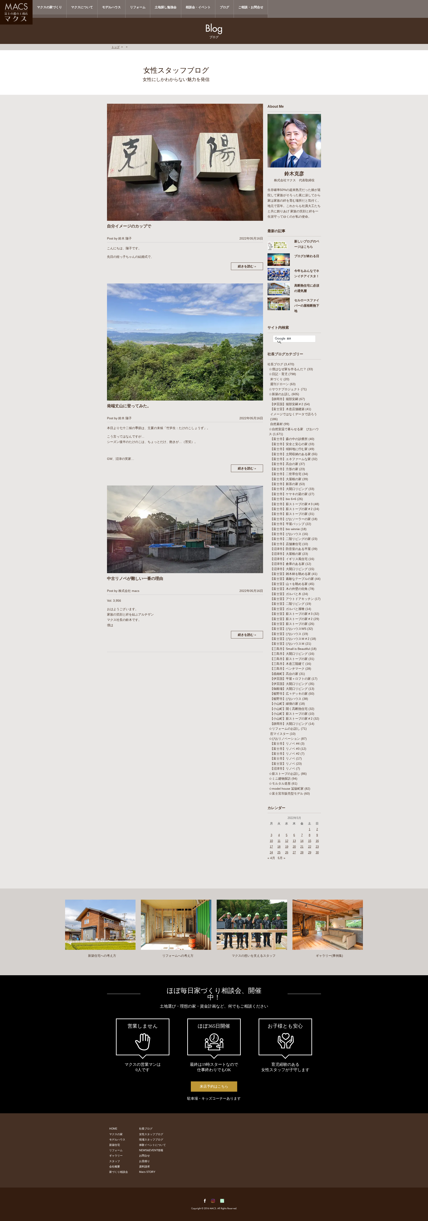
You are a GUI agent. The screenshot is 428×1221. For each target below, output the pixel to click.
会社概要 (114, 1166)
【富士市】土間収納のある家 (290, 454)
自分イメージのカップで (129, 226)
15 (309, 841)
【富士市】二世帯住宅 (285, 474)
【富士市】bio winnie (285, 529)
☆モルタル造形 (280, 783)
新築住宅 (114, 1145)
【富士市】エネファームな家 (290, 459)
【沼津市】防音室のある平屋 (290, 549)
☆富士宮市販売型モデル (286, 793)
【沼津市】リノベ (282, 768)
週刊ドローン (279, 384)
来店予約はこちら (214, 1086)
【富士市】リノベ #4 (285, 743)
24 (271, 852)
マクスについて (82, 7)
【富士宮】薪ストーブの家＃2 (291, 619)
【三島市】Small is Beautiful (290, 649)
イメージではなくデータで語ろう (293, 414)
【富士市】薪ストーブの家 (289, 514)
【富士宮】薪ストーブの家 (289, 624)
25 (278, 852)
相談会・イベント (198, 7)
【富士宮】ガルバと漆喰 (287, 609)
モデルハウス (111, 7)
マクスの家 (116, 1134)
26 (286, 852)
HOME (113, 1128)
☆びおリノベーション (284, 738)
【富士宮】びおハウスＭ (287, 643)
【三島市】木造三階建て (287, 663)
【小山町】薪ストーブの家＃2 (291, 718)
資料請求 (144, 1166)
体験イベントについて (152, 1145)
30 (317, 852)
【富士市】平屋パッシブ (287, 524)
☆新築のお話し (280, 394)
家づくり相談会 (118, 1171)
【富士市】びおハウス (285, 534)
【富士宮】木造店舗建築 (287, 409)
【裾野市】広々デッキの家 (289, 693)
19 (286, 846)
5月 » (281, 858)
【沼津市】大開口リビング (289, 569)
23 (317, 846)
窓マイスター (279, 733)
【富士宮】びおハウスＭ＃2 (289, 638)
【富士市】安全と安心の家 (289, 444)
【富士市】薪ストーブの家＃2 (291, 509)
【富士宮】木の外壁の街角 (289, 589)
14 (301, 841)
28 (301, 852)
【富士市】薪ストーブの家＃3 (291, 504)
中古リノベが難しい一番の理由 (135, 578)
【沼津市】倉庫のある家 (287, 564)
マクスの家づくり (49, 7)
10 (271, 841)
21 (301, 846)
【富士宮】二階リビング (287, 603)
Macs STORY (147, 1171)
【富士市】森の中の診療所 (289, 439)
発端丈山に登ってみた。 (129, 406)
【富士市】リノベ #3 (285, 748)
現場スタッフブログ (151, 1139)
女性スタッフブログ (151, 1134)
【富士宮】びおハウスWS (288, 628)
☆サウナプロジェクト (284, 389)
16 (317, 841)
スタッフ (114, 1161)
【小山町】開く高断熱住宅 (289, 709)
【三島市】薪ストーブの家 (289, 659)
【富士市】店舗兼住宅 (285, 544)
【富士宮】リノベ (282, 763)
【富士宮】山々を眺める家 (289, 584)
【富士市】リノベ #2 (285, 753)
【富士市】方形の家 (284, 469)
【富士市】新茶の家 (284, 484)
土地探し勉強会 (166, 7)
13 (294, 841)
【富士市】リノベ (282, 758)
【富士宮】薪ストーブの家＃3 (291, 614)
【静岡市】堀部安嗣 (284, 399)
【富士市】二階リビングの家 (290, 539)
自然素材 (276, 424)
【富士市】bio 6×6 (283, 499)
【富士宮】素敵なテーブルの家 (292, 579)
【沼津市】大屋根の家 (285, 554)
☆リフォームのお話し (284, 728)
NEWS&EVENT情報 (151, 1150)
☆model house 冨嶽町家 (286, 788)
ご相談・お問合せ (250, 7)
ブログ (224, 7)
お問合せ (144, 1155)
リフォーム (138, 7)
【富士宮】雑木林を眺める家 (290, 574)
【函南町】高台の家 (284, 674)
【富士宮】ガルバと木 (285, 594)
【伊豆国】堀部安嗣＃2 (286, 404)
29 (309, 852)
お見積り (144, 1161)
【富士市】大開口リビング (289, 489)
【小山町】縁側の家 (284, 703)
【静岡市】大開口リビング (289, 723)
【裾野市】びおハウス (285, 698)
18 (278, 846)
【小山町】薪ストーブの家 (289, 713)
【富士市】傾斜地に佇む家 (289, 449)
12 (286, 841)
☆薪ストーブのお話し (284, 773)
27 (294, 852)
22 (309, 846)
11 (279, 841)
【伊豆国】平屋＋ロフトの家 (290, 678)
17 (271, 846)
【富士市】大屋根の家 (285, 479)
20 (294, 846)
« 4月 (271, 858)
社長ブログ (275, 364)
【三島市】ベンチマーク (287, 668)
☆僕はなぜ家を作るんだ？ (287, 369)
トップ (115, 47)
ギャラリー (116, 1155)
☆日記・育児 (278, 374)
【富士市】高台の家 (284, 464)
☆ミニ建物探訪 (280, 778)
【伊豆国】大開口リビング (289, 684)
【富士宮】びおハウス (285, 634)
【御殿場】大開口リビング (289, 688)
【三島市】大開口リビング (289, 653)
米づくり (276, 379)
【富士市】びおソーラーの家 (290, 519)
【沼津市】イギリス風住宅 (289, 559)
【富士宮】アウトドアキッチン (292, 599)
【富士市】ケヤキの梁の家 (289, 494)
